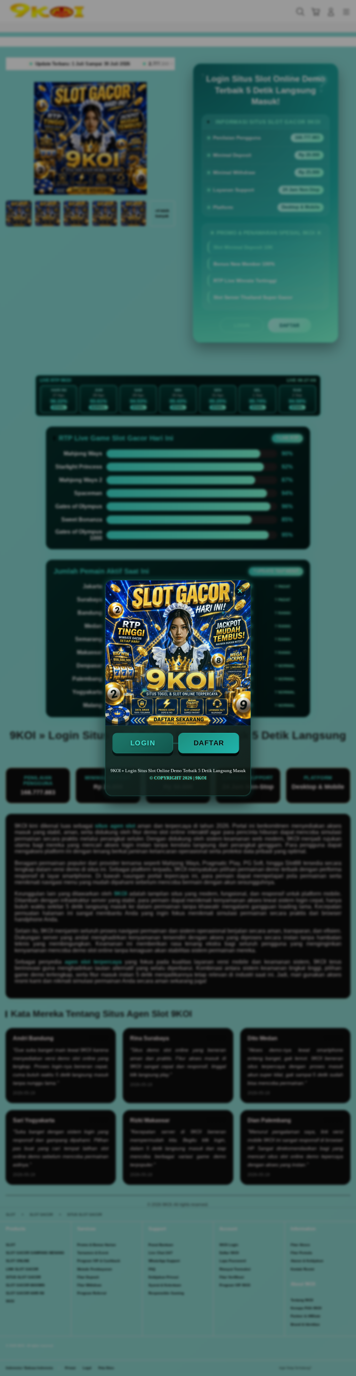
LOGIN (142, 743)
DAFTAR (209, 743)
